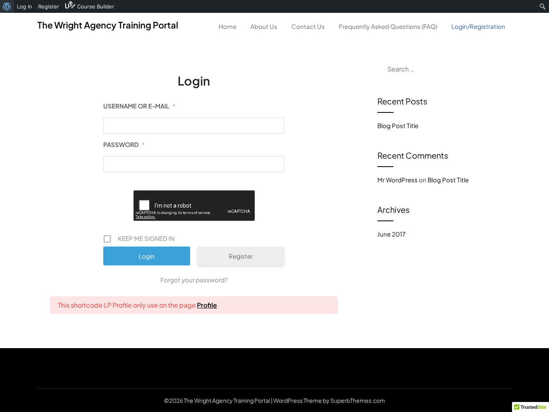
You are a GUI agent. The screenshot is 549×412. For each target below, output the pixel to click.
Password (124, 144)
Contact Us (308, 26)
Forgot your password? (193, 280)
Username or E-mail (139, 106)
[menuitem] (7, 6)
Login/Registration (478, 26)
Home (227, 26)
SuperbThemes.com (357, 400)
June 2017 (391, 234)
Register (241, 256)
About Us (263, 26)
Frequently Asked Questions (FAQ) (388, 26)
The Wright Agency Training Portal (107, 25)
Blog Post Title (397, 125)
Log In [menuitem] (24, 6)
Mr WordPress (397, 180)
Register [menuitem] (48, 6)
